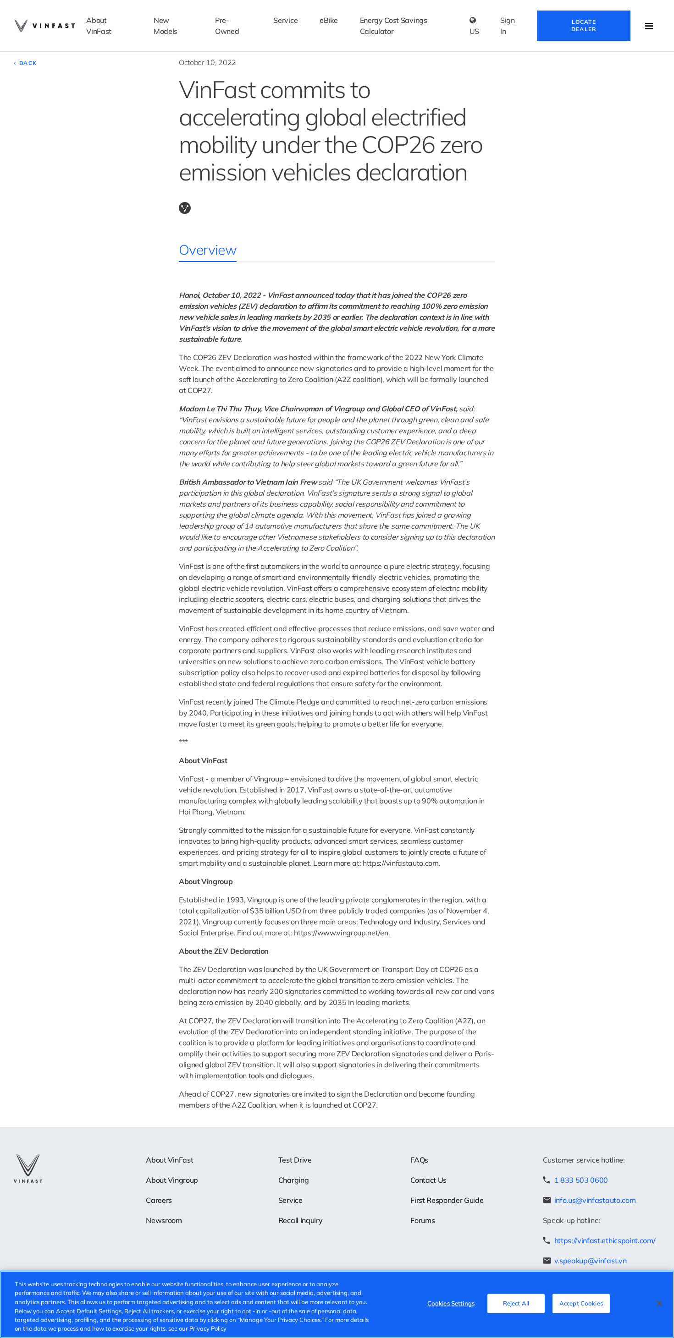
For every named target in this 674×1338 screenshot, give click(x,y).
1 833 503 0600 (581, 1180)
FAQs (419, 1159)
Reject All (516, 1303)
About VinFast (169, 1159)
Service (290, 1200)
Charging (293, 1180)
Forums (422, 1220)
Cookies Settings (451, 1303)
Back (28, 63)
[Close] (659, 1303)
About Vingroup (172, 1180)
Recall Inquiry (300, 1220)
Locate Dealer (583, 25)
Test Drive (295, 1159)
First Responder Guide (446, 1200)
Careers (159, 1200)
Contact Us (428, 1180)
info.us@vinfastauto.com (595, 1200)
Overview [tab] (208, 249)
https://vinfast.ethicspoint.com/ (605, 1240)
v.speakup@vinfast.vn (590, 1260)
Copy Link (185, 208)
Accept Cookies (581, 1303)
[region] (337, 1304)
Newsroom (164, 1220)
